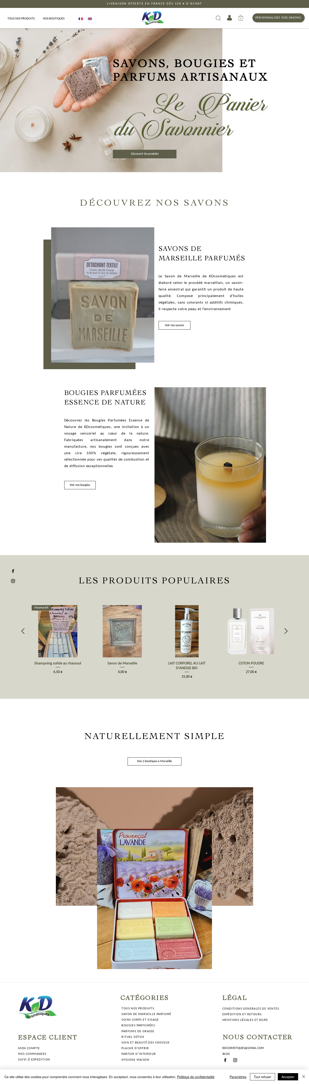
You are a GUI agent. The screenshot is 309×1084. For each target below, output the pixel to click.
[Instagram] (13, 581)
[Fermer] (303, 1076)
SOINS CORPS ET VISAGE (140, 1020)
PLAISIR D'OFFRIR (135, 1048)
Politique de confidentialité (195, 1076)
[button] (240, 18)
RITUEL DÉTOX (132, 1037)
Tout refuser (262, 1076)
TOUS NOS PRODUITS (137, 1008)
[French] (79, 19)
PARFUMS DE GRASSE (137, 1031)
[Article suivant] (286, 631)
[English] (89, 19)
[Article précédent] (23, 631)
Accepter (288, 1076)
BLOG (226, 1054)
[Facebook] (13, 571)
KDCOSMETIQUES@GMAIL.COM (243, 1048)
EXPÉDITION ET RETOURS (241, 1014)
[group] (154, 642)
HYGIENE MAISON (135, 1060)
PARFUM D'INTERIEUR (138, 1054)
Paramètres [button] (238, 1076)
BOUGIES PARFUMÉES (138, 1025)
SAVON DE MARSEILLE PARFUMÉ (146, 1014)
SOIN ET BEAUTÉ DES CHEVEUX (145, 1042)
